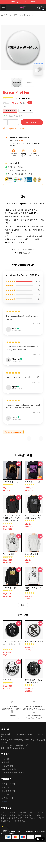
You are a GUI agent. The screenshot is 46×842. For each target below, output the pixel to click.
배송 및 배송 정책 (8, 784)
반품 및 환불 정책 (8, 791)
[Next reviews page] (41, 438)
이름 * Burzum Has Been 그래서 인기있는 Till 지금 (12, 643)
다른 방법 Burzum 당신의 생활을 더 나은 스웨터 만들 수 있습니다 (11, 518)
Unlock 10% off (5, 831)
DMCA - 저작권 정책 (9, 769)
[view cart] (42, 7)
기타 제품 (5, 794)
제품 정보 (5, 759)
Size (4, 107)
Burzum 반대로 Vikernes (34, 641)
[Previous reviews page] (29, 438)
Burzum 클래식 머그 (10, 482)
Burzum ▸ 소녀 (8, 554)
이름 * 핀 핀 (7, 680)
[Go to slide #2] (29, 82)
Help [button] (41, 839)
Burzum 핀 (28, 15)
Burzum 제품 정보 (13, 15)
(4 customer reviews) (22, 98)
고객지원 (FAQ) (7, 798)
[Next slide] (41, 47)
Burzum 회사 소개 (31, 554)
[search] (38, 7)
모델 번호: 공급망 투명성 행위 (13, 773)
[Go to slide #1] (17, 82)
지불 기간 (5, 787)
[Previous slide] (4, 47)
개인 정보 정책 (7, 766)
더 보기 (23, 605)
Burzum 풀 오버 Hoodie (12, 588)
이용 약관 (5, 762)
